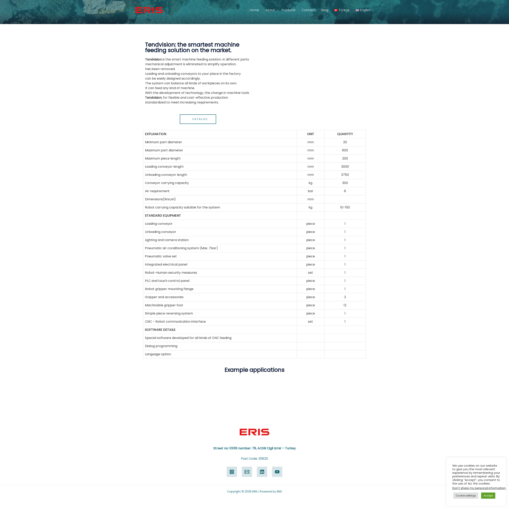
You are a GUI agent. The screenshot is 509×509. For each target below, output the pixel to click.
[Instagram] (232, 472)
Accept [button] (488, 495)
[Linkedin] (262, 472)
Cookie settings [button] (466, 495)
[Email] (247, 472)
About (270, 10)
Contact (308, 10)
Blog (324, 10)
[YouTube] (277, 472)
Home (254, 10)
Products (288, 10)
